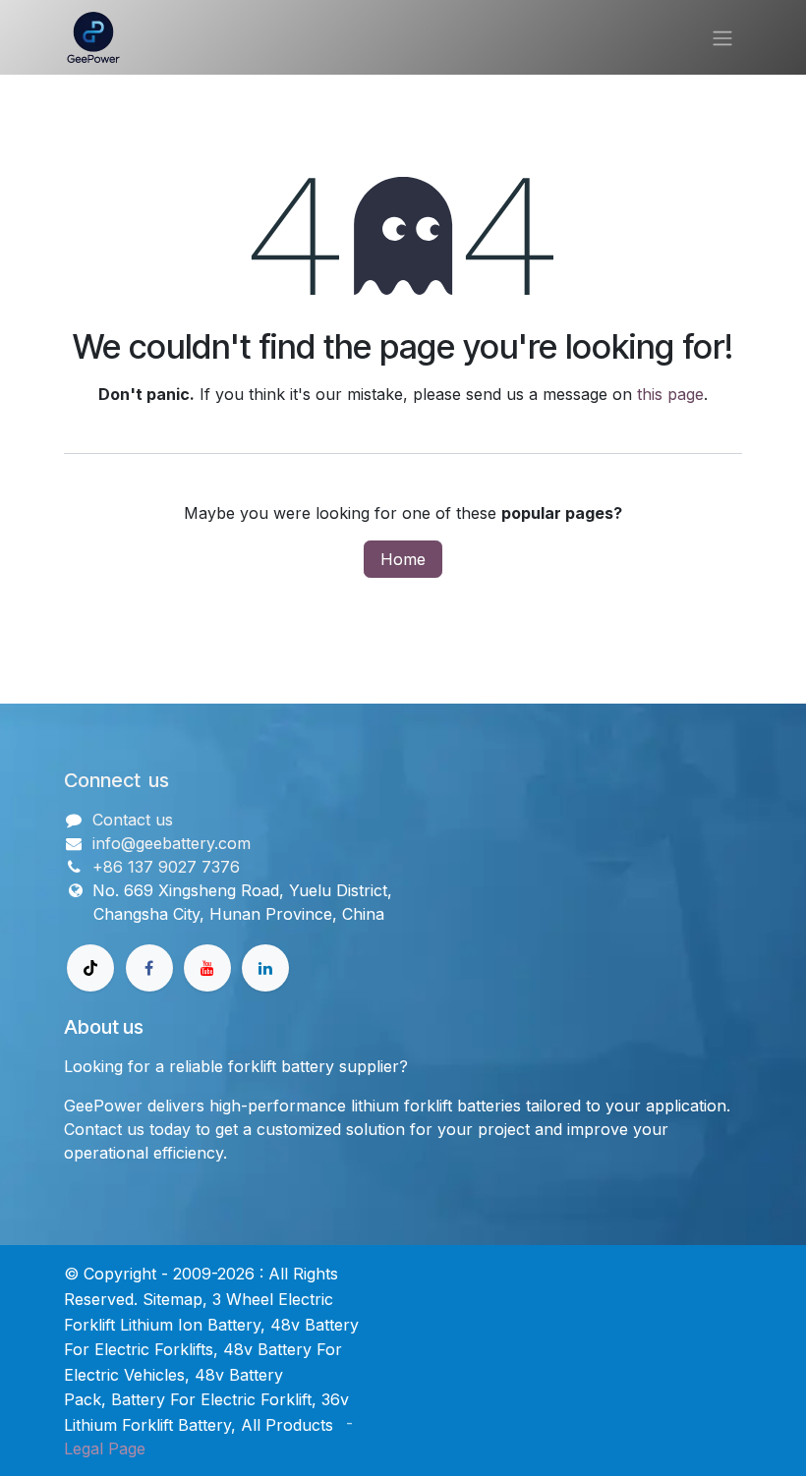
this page (670, 394)
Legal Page (104, 1448)
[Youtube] (207, 968)
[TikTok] (90, 968)
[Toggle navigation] (722, 37)
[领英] (265, 968)
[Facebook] (149, 968)
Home (403, 559)
